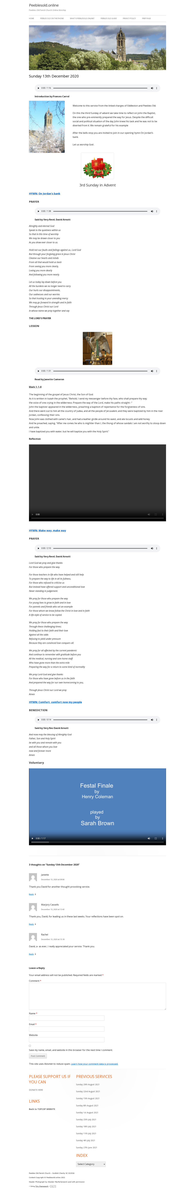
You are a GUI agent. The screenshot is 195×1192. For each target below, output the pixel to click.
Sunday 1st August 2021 (87, 1112)
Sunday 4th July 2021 (85, 1140)
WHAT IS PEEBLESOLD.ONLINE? (82, 18)
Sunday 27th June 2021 (86, 1147)
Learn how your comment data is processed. (94, 1063)
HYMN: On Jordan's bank (44, 193)
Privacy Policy (129, 18)
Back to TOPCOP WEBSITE (42, 1109)
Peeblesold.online (44, 5)
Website (33, 1035)
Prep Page (146, 18)
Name (33, 1013)
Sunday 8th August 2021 (87, 1105)
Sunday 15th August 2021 (88, 1098)
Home (31, 18)
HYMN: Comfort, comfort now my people (55, 702)
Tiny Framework (41, 1186)
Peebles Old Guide (109, 18)
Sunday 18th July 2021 (86, 1126)
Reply (31, 894)
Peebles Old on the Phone (52, 18)
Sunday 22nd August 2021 (88, 1091)
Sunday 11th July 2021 (86, 1133)
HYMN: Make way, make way (47, 530)
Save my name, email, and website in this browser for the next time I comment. (71, 1050)
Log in (53, 1186)
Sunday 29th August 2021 (88, 1084)
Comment (35, 980)
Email (33, 1024)
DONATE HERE (36, 1089)
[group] (97, 193)
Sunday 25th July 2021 (86, 1119)
